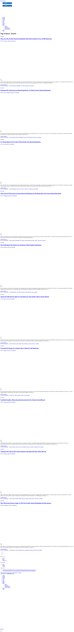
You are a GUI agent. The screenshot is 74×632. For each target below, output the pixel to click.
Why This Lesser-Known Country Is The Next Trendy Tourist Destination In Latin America (25, 503)
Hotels (4, 19)
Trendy (32, 498)
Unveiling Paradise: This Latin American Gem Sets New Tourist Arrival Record (22, 400)
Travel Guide (2, 36)
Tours (4, 20)
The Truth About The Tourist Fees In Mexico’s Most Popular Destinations (20, 245)
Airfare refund (7, 586)
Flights (4, 18)
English (5, 3)
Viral (38, 240)
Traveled (18, 395)
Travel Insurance (7, 587)
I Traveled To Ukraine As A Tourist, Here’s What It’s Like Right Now (19, 348)
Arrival (17, 446)
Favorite (27, 137)
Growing (26, 240)
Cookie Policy (14, 572)
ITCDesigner (17, 92)
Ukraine (22, 395)
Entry (25, 137)
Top (23, 188)
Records (26, 498)
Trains (4, 23)
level (20, 188)
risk (22, 188)
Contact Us (4, 560)
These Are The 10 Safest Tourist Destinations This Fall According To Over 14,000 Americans (26, 38)
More (3, 25)
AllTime (13, 498)
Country (16, 550)
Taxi (3, 21)
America (13, 550)
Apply (17, 343)
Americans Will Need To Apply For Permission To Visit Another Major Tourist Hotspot (24, 296)
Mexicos (20, 292)
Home (4, 17)
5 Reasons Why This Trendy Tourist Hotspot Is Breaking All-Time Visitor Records (23, 451)
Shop (3, 588)
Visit (32, 343)
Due (20, 240)
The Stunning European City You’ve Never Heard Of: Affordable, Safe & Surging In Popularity (19, 570)
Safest (24, 85)
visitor (35, 498)
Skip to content (3, 0)
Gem (19, 446)
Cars (3, 22)
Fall (21, 85)
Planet (33, 240)
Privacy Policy (9, 572)
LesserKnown (27, 550)
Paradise (24, 446)
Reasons (30, 137)
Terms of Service (3, 572)
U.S (28, 188)
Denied (17, 137)
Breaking (16, 498)
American (13, 446)
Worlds (30, 188)
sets (29, 446)
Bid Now (2, 629)
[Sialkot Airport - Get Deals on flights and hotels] (24, 13)
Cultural (13, 240)
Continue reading (3, 84)
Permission (26, 343)
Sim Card (6, 27)
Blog (3, 559)
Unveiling (35, 446)
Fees (17, 292)
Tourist (26, 85)
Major (23, 343)
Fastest (23, 240)
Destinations (18, 85)
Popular (23, 292)
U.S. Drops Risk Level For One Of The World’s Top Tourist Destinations (20, 142)
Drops (18, 188)
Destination (20, 550)
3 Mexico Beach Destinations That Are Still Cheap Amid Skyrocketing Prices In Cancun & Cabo (19, 569)
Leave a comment (31, 85)
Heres (13, 395)
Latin (22, 446)
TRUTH (29, 292)
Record (27, 446)
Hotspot (20, 343)
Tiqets (6, 26)
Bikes (4, 24)
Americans (14, 85)
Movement (30, 240)
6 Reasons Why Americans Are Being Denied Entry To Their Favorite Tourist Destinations (25, 90)
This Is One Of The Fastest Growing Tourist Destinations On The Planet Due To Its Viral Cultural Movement (30, 193)
